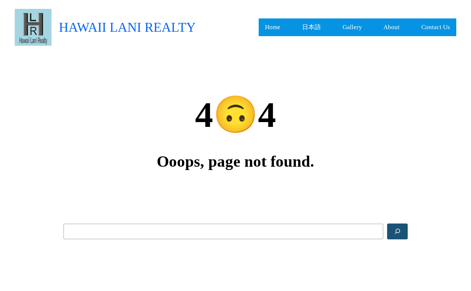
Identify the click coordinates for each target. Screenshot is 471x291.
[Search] (397, 231)
